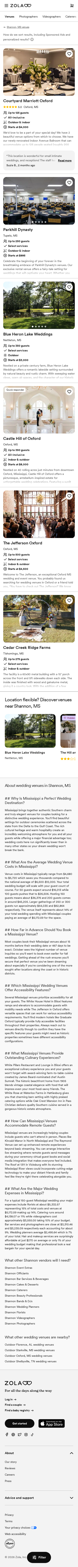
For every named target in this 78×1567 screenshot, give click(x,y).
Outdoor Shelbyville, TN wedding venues (30, 1361)
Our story (11, 1461)
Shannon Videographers (20, 1318)
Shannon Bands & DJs (18, 1301)
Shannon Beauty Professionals (23, 1295)
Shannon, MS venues (18, 27)
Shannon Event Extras (18, 1267)
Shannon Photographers (20, 1323)
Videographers (51, 16)
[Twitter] (20, 1435)
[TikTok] (32, 1435)
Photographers (28, 16)
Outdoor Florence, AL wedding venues (29, 1344)
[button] (69, 53)
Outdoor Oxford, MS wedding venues (28, 1355)
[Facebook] (7, 1435)
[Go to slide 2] (35, 93)
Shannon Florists (15, 1312)
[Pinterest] (13, 1435)
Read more (65, 160)
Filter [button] (42, 1557)
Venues (9, 16)
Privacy (9, 1514)
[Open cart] (72, 5)
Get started (19, 1423)
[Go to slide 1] (32, 93)
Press (8, 1481)
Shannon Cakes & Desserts (21, 1284)
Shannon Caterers (16, 1290)
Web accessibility (15, 1534)
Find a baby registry (17, 1410)
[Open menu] (6, 5)
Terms (8, 1521)
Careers (10, 1474)
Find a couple (13, 1405)
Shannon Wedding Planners (22, 1306)
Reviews (10, 1468)
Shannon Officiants (17, 1273)
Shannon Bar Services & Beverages (27, 1278)
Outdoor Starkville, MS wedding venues (30, 1350)
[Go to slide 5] (45, 93)
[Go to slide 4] (42, 93)
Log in (9, 1399)
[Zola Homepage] (20, 5)
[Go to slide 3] (39, 93)
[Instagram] (26, 1435)
